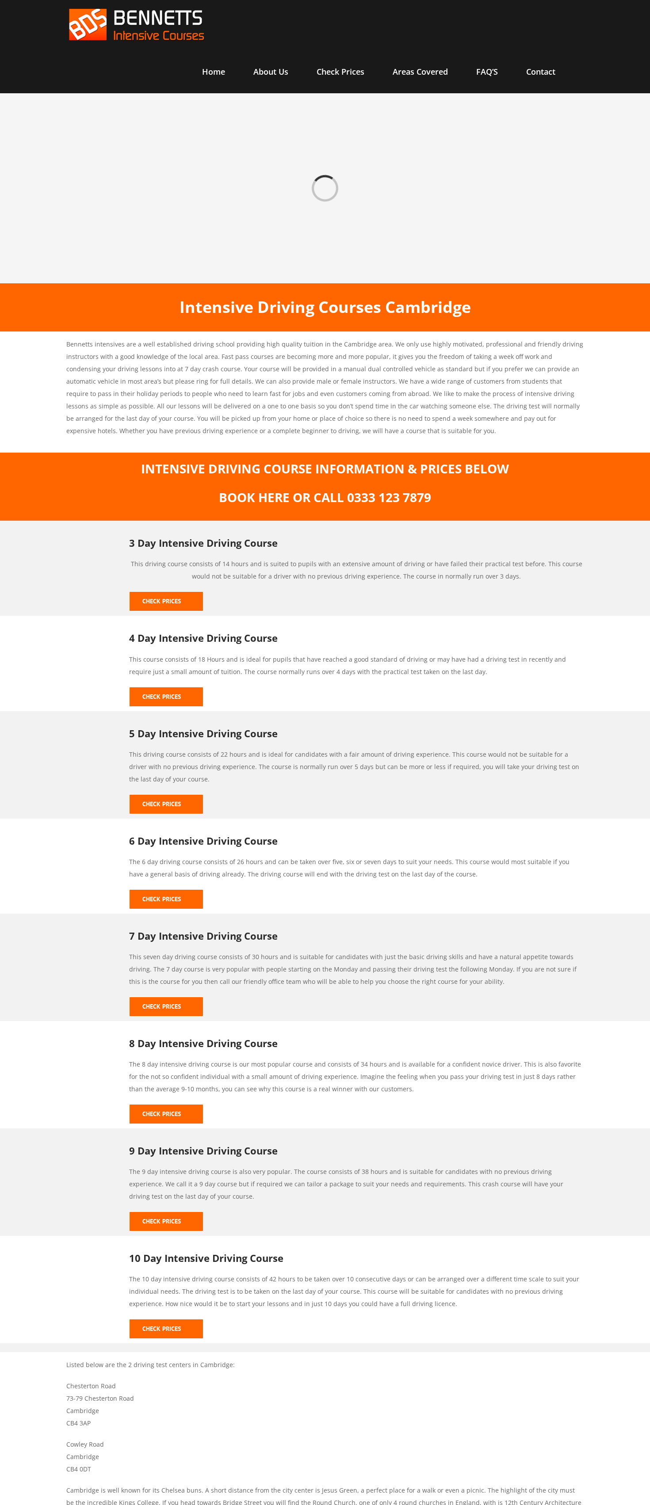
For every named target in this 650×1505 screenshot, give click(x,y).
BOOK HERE (254, 497)
